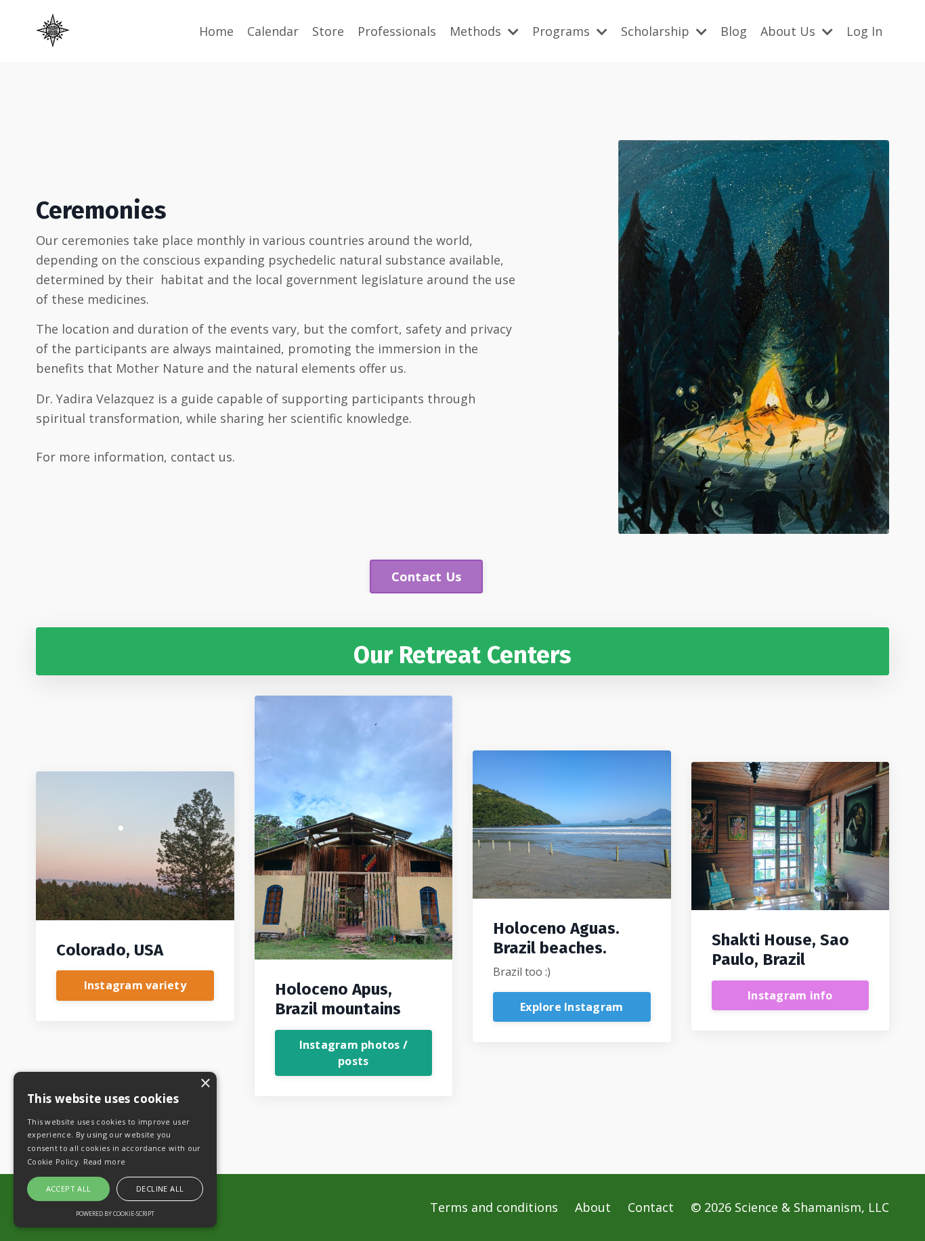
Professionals (397, 31)
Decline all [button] (160, 1188)
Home (216, 31)
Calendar (273, 31)
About (593, 1207)
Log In (864, 31)
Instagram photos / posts (353, 1052)
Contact (651, 1207)
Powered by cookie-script (115, 1213)
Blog (733, 31)
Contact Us (426, 576)
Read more (104, 1161)
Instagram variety (135, 985)
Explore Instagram (571, 1006)
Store (328, 31)
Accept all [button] (68, 1188)
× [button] (205, 1084)
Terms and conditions (494, 1207)
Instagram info (790, 995)
